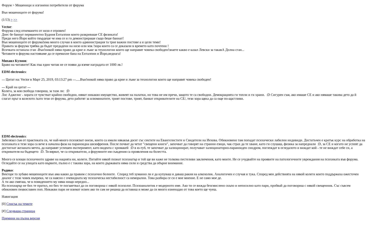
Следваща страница (20, 211)
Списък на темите (19, 204)
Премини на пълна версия (21, 218)
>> (15, 19)
